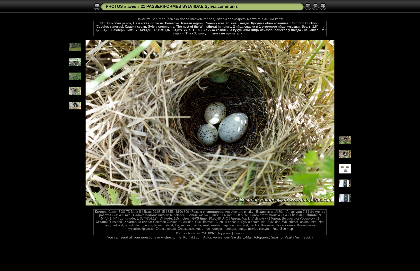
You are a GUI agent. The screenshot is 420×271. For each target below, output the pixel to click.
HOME (212, 233)
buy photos (224, 233)
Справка (239, 233)
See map (286, 228)
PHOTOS (114, 6)
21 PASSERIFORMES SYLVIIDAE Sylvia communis (189, 6)
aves (131, 6)
